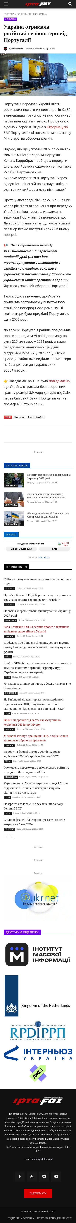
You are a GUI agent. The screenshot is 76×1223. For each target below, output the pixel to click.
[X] (36, 434)
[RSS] (32, 1177)
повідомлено (59, 381)
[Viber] (44, 434)
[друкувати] (70, 434)
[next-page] (12, 837)
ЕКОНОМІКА (40, 14)
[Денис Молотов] (6, 49)
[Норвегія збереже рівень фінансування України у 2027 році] (14, 480)
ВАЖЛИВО (9, 636)
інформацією (57, 127)
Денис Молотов (16, 48)
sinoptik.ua (44, 557)
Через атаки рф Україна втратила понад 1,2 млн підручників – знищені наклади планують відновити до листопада (36, 788)
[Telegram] (27, 434)
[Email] (61, 434)
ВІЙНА (8, 657)
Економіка (19, 417)
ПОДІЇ (7, 677)
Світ (30, 417)
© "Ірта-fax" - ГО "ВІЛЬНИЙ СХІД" (38, 1211)
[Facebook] (19, 434)
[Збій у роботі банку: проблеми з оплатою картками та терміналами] (14, 499)
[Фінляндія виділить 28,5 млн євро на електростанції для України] (14, 518)
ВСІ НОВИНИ (24, 14)
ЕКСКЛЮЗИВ (10, 693)
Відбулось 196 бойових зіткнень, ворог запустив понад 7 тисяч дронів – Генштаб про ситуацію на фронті (37, 647)
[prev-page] (6, 837)
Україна (39, 417)
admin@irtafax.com (42, 1159)
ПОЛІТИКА (9, 589)
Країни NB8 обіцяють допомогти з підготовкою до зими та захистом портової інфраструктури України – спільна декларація (38, 667)
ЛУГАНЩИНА (11, 777)
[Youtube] (56, 1177)
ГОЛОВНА (9, 14)
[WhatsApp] (53, 434)
